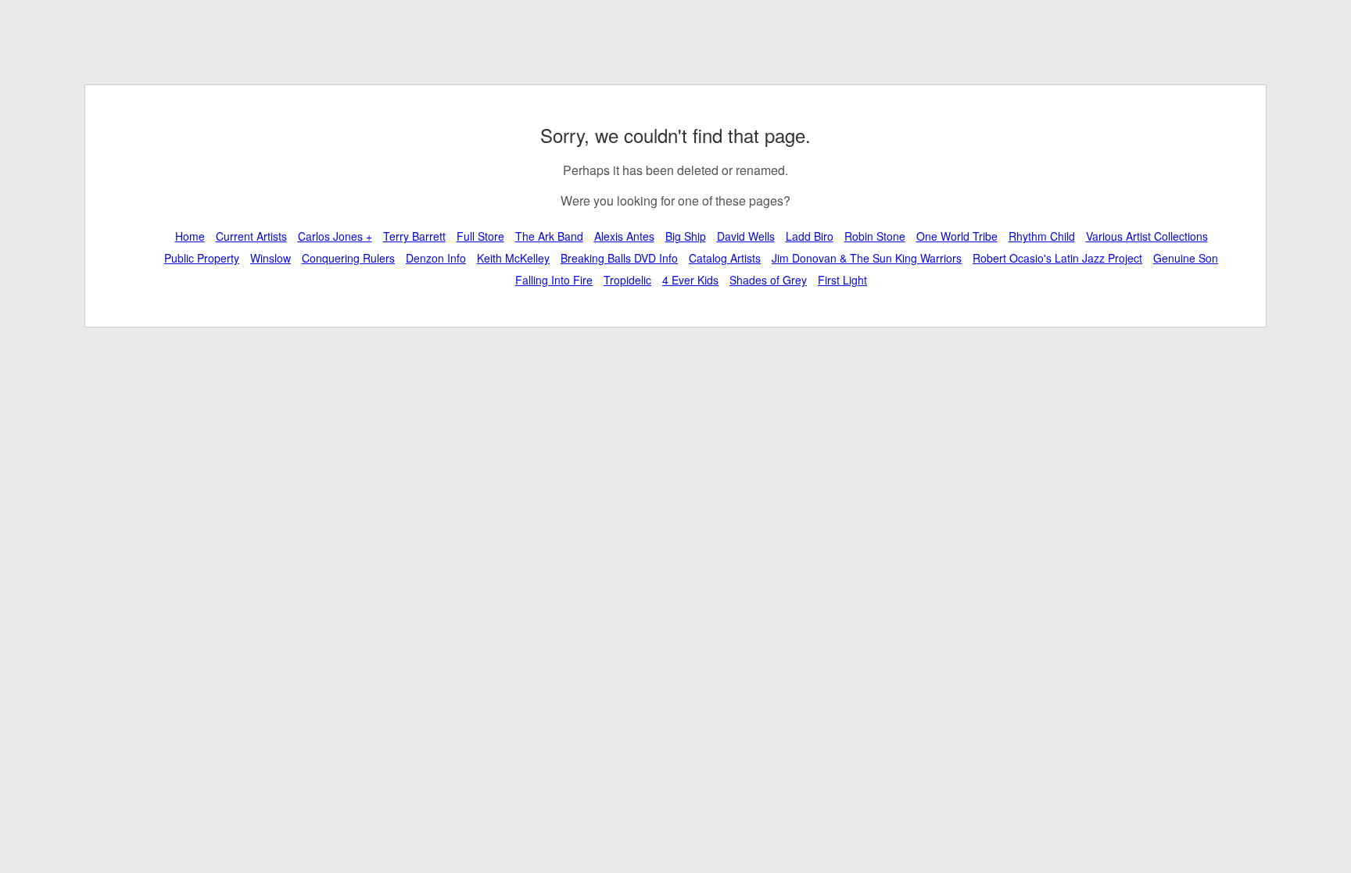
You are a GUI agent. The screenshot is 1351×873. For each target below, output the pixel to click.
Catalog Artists (725, 258)
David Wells (746, 236)
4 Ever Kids (690, 280)
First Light (842, 280)
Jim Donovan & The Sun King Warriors (867, 258)
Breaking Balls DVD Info (619, 258)
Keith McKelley (513, 258)
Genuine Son (1185, 258)
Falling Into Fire (554, 280)
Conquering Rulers (348, 258)
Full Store (480, 236)
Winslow (270, 258)
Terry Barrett (414, 236)
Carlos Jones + (335, 236)
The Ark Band (549, 236)
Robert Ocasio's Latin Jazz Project (1057, 258)
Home (190, 236)
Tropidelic (627, 280)
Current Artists (251, 236)
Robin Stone (874, 236)
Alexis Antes (624, 236)
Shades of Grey (768, 280)
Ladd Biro (809, 236)
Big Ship (685, 236)
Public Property (201, 258)
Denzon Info (436, 258)
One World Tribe (957, 236)
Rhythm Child (1042, 236)
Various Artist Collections (1147, 236)
